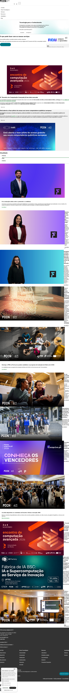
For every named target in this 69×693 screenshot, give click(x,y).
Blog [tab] (3, 158)
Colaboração (22, 657)
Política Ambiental (57, 678)
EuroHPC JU (14, 116)
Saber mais (3, 107)
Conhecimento (22, 659)
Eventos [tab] (4, 160)
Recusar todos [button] (13, 687)
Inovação (21, 664)
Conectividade (22, 652)
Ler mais (6, 676)
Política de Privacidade (48, 678)
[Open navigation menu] (19, 3)
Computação (22, 655)
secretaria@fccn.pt (4, 637)
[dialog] (9, 680)
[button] (9, 690)
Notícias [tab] (4, 155)
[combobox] (14, 669)
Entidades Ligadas (45, 655)
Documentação (45, 657)
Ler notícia (4, 369)
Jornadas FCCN (3, 642)
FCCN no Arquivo (3, 647)
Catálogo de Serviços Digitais (6, 644)
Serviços (3, 11)
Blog (2, 18)
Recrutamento (3, 659)
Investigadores (28, 32)
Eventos (66, 655)
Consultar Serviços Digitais (5, 44)
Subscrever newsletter (64, 673)
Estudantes (22, 32)
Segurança (21, 662)
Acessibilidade (65, 678)
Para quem (2, 657)
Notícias (66, 652)
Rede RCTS (2, 655)
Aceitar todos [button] (5, 687)
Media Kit (43, 659)
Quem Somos (3, 652)
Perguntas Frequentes (46, 662)
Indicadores (44, 652)
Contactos (2, 662)
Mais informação (5, 518)
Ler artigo (4, 207)
